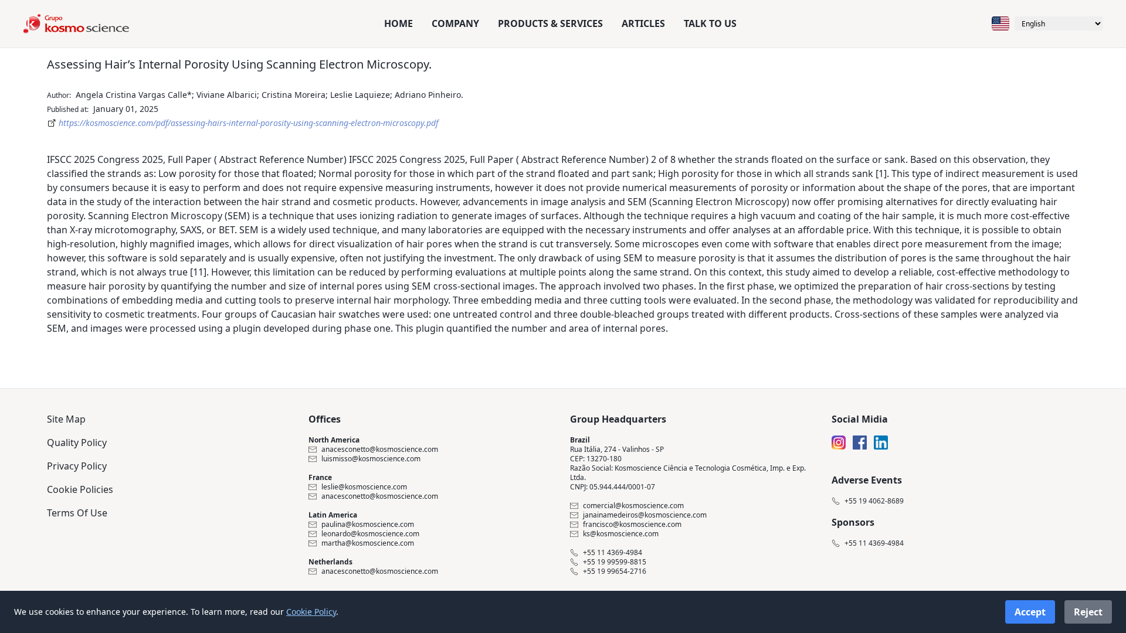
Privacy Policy (77, 466)
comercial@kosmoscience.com (633, 506)
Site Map (66, 419)
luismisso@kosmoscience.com (370, 459)
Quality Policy (77, 442)
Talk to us (710, 23)
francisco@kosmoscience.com (632, 524)
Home (398, 23)
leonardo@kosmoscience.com (370, 534)
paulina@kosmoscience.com (367, 524)
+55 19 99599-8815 (614, 562)
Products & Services (550, 23)
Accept (1030, 611)
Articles (643, 23)
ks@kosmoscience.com (621, 534)
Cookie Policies (80, 489)
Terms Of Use (77, 512)
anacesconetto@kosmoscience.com (379, 449)
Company (455, 23)
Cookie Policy (311, 611)
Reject (1088, 611)
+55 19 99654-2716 (614, 571)
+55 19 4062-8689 (874, 501)
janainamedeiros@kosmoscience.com (645, 515)
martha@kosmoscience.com (367, 543)
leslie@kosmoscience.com (364, 487)
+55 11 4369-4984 (612, 552)
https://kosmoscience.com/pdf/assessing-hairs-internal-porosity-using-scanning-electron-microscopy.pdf (248, 122)
